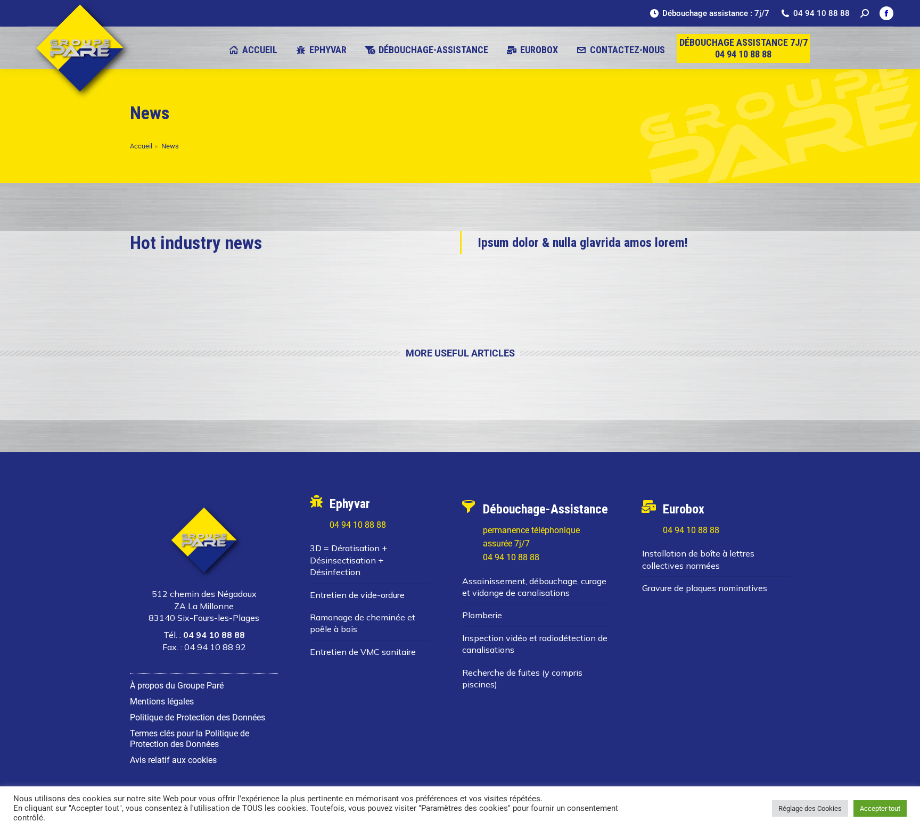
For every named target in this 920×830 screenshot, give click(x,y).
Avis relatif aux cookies (173, 760)
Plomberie (482, 615)
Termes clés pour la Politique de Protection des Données (189, 738)
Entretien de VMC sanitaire (363, 651)
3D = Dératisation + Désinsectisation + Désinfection (348, 560)
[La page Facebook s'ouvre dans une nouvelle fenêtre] (886, 13)
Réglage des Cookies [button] (810, 808)
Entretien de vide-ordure (357, 595)
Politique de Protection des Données (197, 717)
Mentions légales (162, 701)
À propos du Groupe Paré (177, 685)
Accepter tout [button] (880, 808)
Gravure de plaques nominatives (704, 588)
